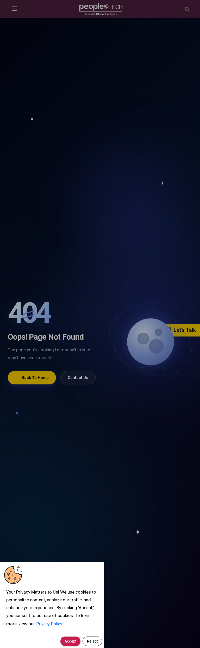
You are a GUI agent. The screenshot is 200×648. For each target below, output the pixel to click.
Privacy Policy (49, 623)
